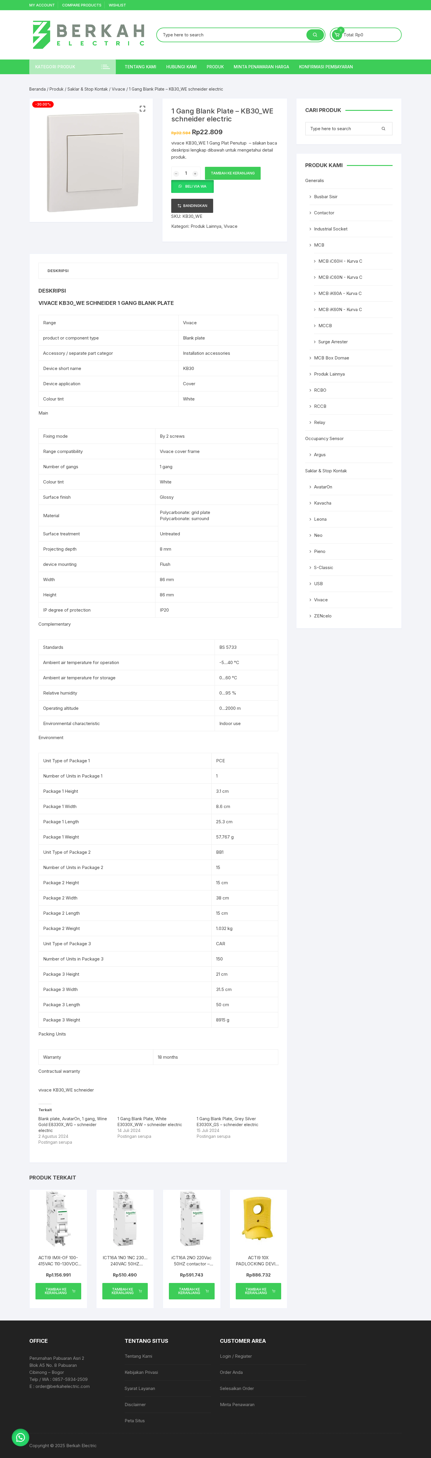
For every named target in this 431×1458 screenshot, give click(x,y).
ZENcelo (323, 616)
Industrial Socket (330, 229)
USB (318, 583)
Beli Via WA (195, 186)
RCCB (320, 406)
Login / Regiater (236, 1356)
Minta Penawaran (237, 1404)
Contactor (324, 212)
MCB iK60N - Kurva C (340, 309)
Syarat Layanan (140, 1388)
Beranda (37, 88)
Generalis (314, 180)
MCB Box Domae (331, 358)
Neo (318, 535)
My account (42, 5)
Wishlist (117, 5)
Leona (320, 519)
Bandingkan (195, 205)
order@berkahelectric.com (62, 1386)
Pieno (319, 551)
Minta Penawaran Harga (261, 66)
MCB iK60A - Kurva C (340, 293)
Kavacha (322, 503)
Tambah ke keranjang (233, 173)
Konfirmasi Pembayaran (326, 66)
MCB (319, 245)
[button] (142, 108)
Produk (215, 66)
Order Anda (231, 1372)
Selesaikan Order (237, 1388)
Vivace (118, 88)
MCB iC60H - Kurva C (340, 261)
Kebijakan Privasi (141, 1372)
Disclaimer (135, 1404)
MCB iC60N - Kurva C (340, 277)
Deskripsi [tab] (58, 270)
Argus (320, 454)
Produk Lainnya (206, 226)
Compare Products (81, 5)
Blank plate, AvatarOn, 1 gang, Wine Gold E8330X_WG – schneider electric (72, 1124)
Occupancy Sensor (324, 438)
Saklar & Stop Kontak (87, 88)
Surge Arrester (333, 341)
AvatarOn (323, 487)
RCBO (320, 390)
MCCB (325, 325)
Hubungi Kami (181, 66)
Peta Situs (135, 1420)
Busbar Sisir (325, 196)
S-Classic (323, 567)
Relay (319, 422)
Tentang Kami (140, 66)
